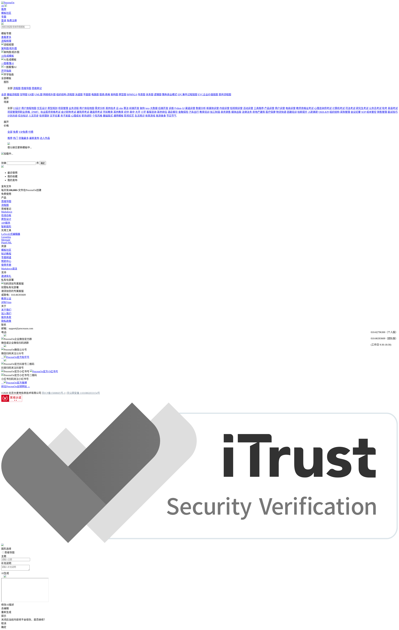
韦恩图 (141, 94)
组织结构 (334, 112)
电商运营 (291, 108)
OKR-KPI (324, 112)
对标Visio (6, 302)
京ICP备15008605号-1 (53, 393)
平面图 (87, 94)
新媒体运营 (212, 108)
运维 (171, 108)
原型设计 (6, 219)
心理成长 (76, 115)
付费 (30, 132)
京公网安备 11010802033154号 (83, 393)
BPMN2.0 (132, 94)
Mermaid (5, 240)
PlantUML (6, 242)
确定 (43, 163)
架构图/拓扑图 (9, 48)
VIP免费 (23, 132)
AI (2, 5)
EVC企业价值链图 (208, 94)
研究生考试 (362, 108)
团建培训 (292, 112)
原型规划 (53, 108)
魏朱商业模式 (169, 94)
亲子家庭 (65, 115)
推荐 (3, 9)
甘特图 (23, 94)
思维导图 (26, 88)
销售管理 (382, 112)
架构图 (114, 94)
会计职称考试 (68, 112)
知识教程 (6, 253)
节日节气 (171, 115)
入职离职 (313, 112)
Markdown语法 (9, 268)
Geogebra (6, 237)
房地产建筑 (258, 112)
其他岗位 (162, 112)
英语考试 (393, 108)
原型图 (122, 94)
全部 (3, 94)
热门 (15, 138)
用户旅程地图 (28, 108)
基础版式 (108, 115)
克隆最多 (24, 138)
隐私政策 (6, 321)
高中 (132, 112)
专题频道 (6, 257)
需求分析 (100, 108)
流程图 (17, 88)
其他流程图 (225, 94)
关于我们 (6, 309)
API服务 (5, 223)
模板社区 (6, 13)
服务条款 (6, 317)
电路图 (95, 94)
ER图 (31, 94)
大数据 (154, 108)
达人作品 (45, 138)
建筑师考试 (83, 112)
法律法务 (247, 112)
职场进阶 (87, 115)
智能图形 (6, 226)
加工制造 (215, 112)
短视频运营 (236, 108)
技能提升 (302, 112)
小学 (143, 112)
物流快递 (281, 112)
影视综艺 (129, 115)
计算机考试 (338, 108)
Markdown (6, 211)
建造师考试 (96, 112)
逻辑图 (157, 94)
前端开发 (134, 108)
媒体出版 (236, 112)
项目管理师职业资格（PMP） (23, 112)
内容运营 (224, 108)
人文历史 (34, 115)
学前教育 (108, 112)
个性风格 (97, 115)
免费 (15, 132)
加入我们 (6, 313)
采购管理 (345, 112)
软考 (384, 108)
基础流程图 (13, 94)
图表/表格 (104, 94)
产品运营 (269, 108)
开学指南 (6, 70)
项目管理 (63, 108)
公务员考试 (375, 108)
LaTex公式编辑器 (10, 234)
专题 (3, 16)
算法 (126, 108)
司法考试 (350, 108)
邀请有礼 (6, 276)
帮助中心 (6, 261)
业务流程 (74, 108)
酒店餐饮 (173, 112)
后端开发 (163, 108)
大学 (137, 112)
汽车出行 (194, 112)
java (147, 108)
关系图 (149, 94)
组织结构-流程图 (65, 94)
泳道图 (79, 94)
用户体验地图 (86, 108)
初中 (126, 112)
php (121, 108)
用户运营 (280, 108)
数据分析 (201, 108)
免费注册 (12, 20)
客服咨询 (151, 112)
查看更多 (6, 37)
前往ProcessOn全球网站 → (15, 386)
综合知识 (23, 115)
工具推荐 (259, 108)
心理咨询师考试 (323, 108)
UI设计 (17, 108)
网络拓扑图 (49, 94)
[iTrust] (199, 542)
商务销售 (226, 112)
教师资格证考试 (305, 108)
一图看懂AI (7, 63)
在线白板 (6, 215)
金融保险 (183, 112)
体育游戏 (150, 115)
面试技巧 (393, 112)
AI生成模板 (7, 56)
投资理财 (44, 115)
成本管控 (371, 112)
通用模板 (118, 115)
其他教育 (118, 112)
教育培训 (204, 112)
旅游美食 (161, 115)
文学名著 (55, 115)
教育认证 (6, 298)
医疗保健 (271, 112)
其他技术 (110, 108)
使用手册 (6, 265)
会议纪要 (356, 112)
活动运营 (248, 108)
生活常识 (140, 115)
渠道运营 (190, 108)
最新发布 (34, 138)
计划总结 (12, 115)
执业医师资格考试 (50, 112)
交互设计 (42, 108)
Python (177, 108)
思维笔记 (37, 88)
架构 (142, 108)
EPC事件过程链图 (187, 94)
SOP (363, 112)
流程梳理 (6, 41)
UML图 (38, 94)
